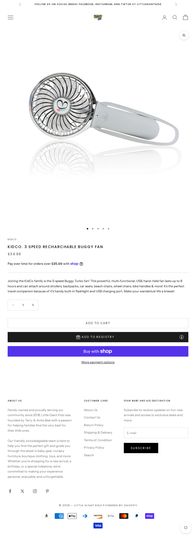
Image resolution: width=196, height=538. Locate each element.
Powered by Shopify (120, 505)
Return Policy (93, 425)
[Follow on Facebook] (10, 491)
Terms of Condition (98, 440)
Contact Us (92, 417)
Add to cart (98, 323)
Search (89, 455)
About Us (90, 410)
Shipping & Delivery (98, 432)
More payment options (98, 362)
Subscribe (141, 448)
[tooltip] (181, 337)
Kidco (12, 239)
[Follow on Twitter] (22, 491)
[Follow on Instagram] (35, 491)
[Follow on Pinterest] (47, 491)
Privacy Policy (94, 447)
